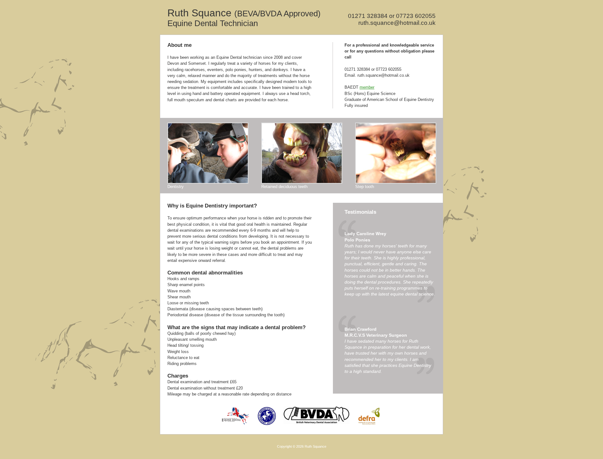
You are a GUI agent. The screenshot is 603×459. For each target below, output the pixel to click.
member (367, 87)
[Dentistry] (207, 182)
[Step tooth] (395, 182)
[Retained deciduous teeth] (301, 182)
